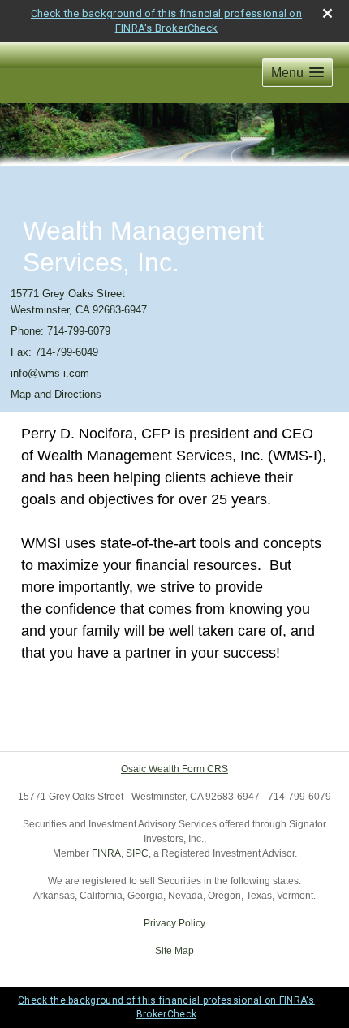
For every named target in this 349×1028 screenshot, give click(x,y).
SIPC (137, 853)
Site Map (174, 951)
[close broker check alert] (327, 13)
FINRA (106, 853)
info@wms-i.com (50, 373)
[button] (297, 72)
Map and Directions (56, 394)
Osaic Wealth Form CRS (174, 769)
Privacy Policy (174, 923)
